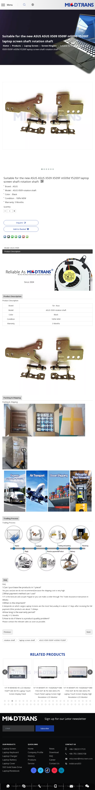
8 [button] (31, 701)
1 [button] (5, 701)
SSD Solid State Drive (12, 767)
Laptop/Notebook (10, 771)
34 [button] (38, 704)
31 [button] (27, 704)
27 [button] (12, 704)
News (51, 748)
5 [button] (19, 701)
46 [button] (83, 704)
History (31, 756)
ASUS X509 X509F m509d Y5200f (52, 640)
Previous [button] (5, 672)
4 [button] (16, 701)
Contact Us (54, 763)
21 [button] (79, 701)
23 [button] (86, 701)
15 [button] (57, 701)
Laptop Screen (9, 748)
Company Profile (35, 752)
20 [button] (75, 701)
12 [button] (45, 701)
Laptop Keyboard (10, 752)
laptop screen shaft (27, 640)
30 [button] (23, 704)
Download (54, 752)
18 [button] (68, 701)
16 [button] (60, 701)
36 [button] (45, 704)
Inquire (19, 222)
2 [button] (8, 701)
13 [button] (49, 701)
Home (30, 748)
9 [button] (34, 701)
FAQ (51, 756)
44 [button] (75, 704)
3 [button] (12, 701)
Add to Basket (19, 229)
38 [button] (53, 704)
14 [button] (53, 701)
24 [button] (90, 701)
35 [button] (42, 704)
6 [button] (23, 701)
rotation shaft (9, 640)
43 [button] (71, 704)
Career (52, 759)
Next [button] (90, 672)
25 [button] (5, 704)
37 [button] (49, 704)
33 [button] (34, 704)
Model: (7, 248)
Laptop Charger (9, 756)
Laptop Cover (8, 763)
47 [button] (86, 704)
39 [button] (57, 704)
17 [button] (64, 701)
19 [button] (71, 701)
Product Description (12, 251)
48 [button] (90, 704)
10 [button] (38, 701)
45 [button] (79, 704)
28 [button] (16, 704)
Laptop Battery (9, 759)
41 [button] (64, 704)
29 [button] (19, 704)
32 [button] (31, 704)
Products (32, 759)
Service (31, 763)
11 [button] (42, 701)
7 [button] (27, 701)
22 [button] (83, 701)
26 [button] (8, 704)
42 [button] (68, 704)
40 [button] (60, 704)
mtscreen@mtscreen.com (81, 758)
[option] (17, 679)
